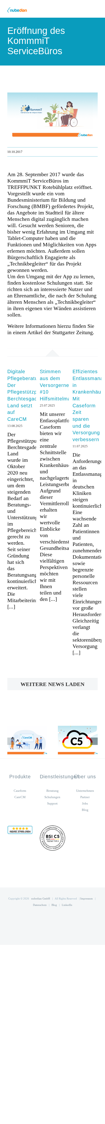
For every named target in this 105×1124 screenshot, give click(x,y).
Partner (85, 797)
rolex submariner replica (23, 761)
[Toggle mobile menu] (96, 10)
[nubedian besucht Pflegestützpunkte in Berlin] (27, 741)
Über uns (85, 776)
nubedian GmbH (40, 898)
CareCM (20, 797)
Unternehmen (85, 791)
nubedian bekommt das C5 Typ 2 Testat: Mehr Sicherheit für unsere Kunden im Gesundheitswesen (69, 741)
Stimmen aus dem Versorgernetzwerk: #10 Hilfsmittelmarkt (63, 385)
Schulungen (52, 797)
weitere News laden (52, 684)
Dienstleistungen (59, 776)
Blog (85, 810)
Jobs (85, 803)
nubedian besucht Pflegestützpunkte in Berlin (18, 741)
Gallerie (35, 741)
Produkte (20, 776)
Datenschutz (40, 904)
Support (52, 803)
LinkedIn (67, 904)
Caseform (20, 791)
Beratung (52, 791)
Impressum (86, 898)
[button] (11, 741)
